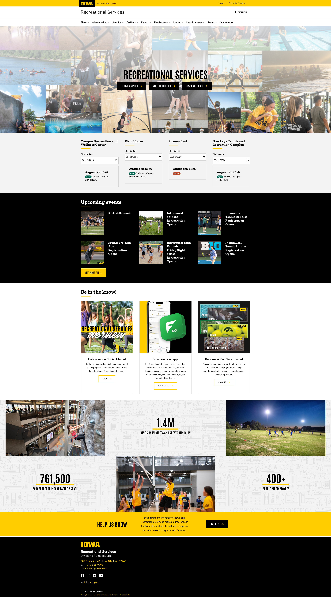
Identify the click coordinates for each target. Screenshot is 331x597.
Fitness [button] (145, 22)
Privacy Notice (86, 595)
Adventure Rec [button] (99, 22)
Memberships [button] (161, 22)
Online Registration (237, 3)
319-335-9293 (94, 564)
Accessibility (125, 595)
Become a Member (130, 85)
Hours (221, 3)
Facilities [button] (131, 22)
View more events (93, 272)
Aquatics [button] (117, 22)
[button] (240, 12)
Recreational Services (102, 12)
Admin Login (90, 582)
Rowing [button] (176, 22)
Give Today (215, 524)
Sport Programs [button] (194, 22)
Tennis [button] (211, 22)
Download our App (195, 85)
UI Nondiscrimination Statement (105, 595)
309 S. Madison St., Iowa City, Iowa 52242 (103, 561)
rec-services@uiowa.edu (94, 568)
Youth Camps (226, 22)
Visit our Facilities (162, 85)
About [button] (84, 22)
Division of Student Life (106, 3)
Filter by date (87, 154)
